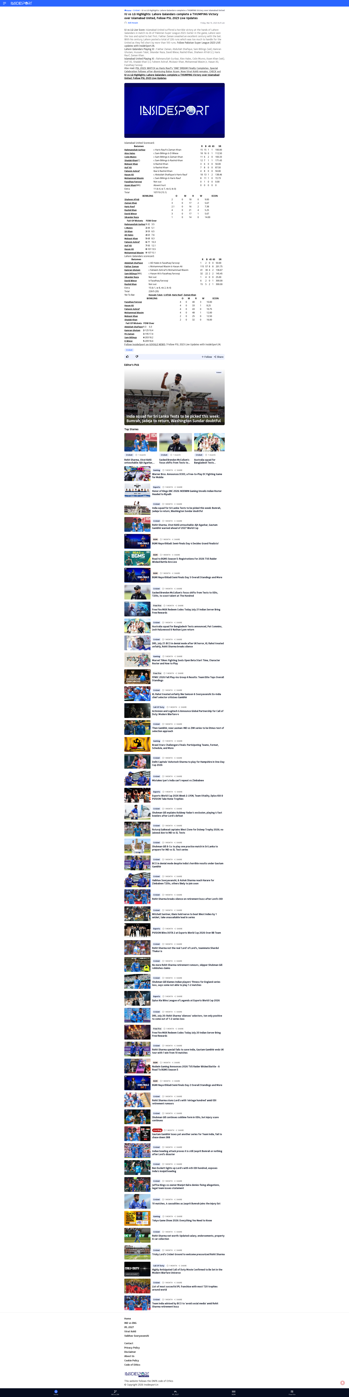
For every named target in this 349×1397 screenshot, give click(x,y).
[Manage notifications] (342, 1383)
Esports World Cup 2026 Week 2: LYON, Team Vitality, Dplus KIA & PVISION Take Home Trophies (187, 797)
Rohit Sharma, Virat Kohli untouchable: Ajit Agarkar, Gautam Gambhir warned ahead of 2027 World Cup (138, 461)
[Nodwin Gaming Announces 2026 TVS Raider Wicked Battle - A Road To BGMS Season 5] (137, 1066)
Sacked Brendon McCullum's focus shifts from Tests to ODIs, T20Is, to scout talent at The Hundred (174, 461)
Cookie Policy (131, 1360)
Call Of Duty (158, 707)
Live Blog (157, 1130)
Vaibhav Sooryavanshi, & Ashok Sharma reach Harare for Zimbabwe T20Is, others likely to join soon (183, 882)
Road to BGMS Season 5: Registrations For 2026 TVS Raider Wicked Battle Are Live (184, 560)
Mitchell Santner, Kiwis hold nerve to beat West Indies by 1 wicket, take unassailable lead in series (184, 915)
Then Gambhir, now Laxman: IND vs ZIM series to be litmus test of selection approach (188, 729)
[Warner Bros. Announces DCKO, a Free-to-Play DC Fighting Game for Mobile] (137, 473)
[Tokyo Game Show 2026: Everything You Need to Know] (137, 1218)
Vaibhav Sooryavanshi (136, 1335)
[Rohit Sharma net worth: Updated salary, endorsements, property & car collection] (137, 1235)
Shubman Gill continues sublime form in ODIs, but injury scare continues (185, 1119)
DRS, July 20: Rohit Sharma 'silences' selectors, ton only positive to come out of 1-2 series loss (187, 1017)
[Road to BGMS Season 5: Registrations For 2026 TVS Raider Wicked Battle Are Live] (137, 558)
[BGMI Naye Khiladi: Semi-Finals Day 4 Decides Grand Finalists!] (137, 541)
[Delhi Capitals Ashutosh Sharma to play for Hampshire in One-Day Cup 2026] (137, 761)
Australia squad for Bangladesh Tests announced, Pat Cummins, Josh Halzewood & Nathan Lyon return (208, 461)
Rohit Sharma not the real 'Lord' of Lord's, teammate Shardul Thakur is (185, 949)
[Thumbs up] (127, 356)
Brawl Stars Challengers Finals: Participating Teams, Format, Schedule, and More (185, 746)
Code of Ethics (132, 1364)
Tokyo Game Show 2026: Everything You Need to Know (182, 1220)
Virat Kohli (130, 1331)
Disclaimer (130, 1351)
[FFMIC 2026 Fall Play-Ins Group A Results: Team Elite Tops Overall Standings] (137, 676)
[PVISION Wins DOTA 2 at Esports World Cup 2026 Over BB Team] (137, 930)
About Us (129, 1356)
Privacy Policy (132, 1347)
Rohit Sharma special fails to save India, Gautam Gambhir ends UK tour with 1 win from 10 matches (188, 1051)
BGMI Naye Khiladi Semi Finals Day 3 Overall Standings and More (187, 577)
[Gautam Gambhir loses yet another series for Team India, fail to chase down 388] (137, 1133)
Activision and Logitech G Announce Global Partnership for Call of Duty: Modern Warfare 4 (187, 712)
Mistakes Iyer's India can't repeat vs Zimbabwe (178, 780)
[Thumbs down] (137, 356)
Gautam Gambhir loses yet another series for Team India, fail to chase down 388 (187, 1135)
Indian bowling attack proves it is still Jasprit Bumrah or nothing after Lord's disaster (187, 1152)
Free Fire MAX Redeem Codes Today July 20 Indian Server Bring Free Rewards (186, 1034)
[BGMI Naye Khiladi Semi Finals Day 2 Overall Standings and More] (137, 1083)
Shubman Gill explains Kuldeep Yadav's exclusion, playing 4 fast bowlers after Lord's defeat (187, 814)
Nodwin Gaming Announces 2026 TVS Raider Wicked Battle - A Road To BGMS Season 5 (186, 1068)
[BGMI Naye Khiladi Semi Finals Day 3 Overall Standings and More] (137, 575)
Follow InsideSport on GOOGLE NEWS (144, 344)
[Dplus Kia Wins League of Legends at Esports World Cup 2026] (137, 998)
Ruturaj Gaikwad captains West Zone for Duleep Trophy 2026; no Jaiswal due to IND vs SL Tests (187, 831)
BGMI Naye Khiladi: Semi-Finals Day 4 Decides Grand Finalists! (185, 543)
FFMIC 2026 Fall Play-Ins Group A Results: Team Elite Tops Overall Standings (188, 679)
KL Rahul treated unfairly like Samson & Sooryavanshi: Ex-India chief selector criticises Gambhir (186, 695)
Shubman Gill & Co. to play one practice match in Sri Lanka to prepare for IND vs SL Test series (185, 848)
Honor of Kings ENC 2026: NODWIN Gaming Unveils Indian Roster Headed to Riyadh (187, 492)
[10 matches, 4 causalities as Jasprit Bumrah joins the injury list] (137, 1201)
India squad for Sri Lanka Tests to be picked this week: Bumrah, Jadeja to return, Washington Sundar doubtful (174, 418)
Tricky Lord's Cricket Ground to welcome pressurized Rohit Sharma (188, 1254)
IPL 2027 (129, 1327)
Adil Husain (133, 23)
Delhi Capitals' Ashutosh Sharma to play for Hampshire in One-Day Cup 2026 (188, 763)
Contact (128, 1343)
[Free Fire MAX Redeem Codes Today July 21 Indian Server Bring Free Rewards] (137, 609)
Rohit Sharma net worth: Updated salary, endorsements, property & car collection (188, 1237)
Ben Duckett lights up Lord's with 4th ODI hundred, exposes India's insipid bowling (184, 1169)
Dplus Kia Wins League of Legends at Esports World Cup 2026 (186, 1000)
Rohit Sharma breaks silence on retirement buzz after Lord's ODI (187, 898)
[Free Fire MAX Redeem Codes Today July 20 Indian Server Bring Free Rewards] (137, 1032)
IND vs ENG (130, 1323)
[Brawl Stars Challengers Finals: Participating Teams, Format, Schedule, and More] (137, 744)
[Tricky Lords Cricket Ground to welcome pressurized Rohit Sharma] (137, 1252)
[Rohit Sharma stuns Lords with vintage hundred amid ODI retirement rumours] (137, 1099)
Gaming (156, 470)
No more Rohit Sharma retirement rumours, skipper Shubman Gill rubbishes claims (187, 966)
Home (127, 1318)
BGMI (155, 539)
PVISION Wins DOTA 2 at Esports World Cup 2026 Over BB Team (186, 932)
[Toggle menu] (5, 3)
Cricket (129, 350)
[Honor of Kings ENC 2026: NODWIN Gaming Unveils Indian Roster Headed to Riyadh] (137, 490)
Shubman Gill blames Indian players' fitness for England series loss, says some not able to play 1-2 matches (186, 983)
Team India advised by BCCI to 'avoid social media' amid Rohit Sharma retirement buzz (185, 1305)
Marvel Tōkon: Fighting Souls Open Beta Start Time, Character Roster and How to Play (186, 662)
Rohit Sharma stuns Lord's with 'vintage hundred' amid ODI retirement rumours (184, 1102)
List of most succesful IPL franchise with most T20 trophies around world (185, 1288)
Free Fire (157, 605)
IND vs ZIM (115, 1394)
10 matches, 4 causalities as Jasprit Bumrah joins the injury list (186, 1203)
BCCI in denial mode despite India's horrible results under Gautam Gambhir (187, 865)
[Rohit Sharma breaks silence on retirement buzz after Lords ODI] (137, 896)
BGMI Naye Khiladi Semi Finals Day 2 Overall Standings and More (187, 1085)
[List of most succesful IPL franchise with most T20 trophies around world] (137, 1286)
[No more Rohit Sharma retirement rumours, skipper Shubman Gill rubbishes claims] (137, 964)
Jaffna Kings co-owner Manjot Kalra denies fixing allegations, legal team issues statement (186, 1186)
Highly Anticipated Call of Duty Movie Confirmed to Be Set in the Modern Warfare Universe (187, 1271)
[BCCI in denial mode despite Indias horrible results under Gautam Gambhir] (137, 863)
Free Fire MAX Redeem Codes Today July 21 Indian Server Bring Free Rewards (186, 611)
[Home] (21, 3)
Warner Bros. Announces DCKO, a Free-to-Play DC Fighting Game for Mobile (187, 475)
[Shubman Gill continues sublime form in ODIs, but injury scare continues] (137, 1116)
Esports (156, 487)
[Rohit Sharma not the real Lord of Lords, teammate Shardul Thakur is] (137, 947)
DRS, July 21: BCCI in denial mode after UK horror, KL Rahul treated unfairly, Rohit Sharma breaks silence (188, 645)
